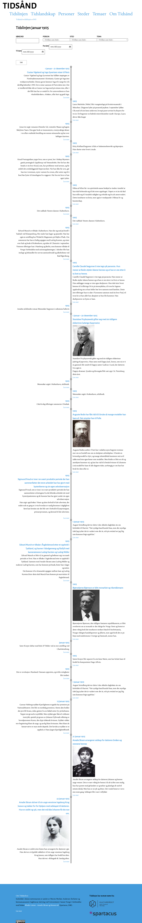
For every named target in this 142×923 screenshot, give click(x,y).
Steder (84, 14)
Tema (99, 37)
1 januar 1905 (78, 522)
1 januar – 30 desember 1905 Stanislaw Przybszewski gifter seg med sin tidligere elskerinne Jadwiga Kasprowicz (95, 319)
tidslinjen (27, 20)
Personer (66, 14)
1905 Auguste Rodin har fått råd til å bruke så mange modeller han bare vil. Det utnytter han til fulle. (99, 414)
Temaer (99, 14)
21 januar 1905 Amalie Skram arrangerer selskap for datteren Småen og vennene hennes (97, 740)
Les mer (66, 98)
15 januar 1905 (63, 701)
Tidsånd (19, 20)
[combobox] (58, 39)
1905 (34, 20)
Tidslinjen (18, 14)
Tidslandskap (43, 14)
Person (46, 37)
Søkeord (20, 37)
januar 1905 (64, 643)
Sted (72, 37)
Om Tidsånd (121, 14)
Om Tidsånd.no (22, 896)
